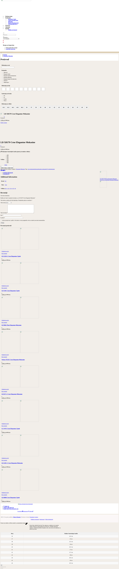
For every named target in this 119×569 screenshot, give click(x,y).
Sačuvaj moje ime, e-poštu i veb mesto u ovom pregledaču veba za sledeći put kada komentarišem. (23, 220)
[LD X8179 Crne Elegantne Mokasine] (4, 170)
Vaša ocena (3, 202)
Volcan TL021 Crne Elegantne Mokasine (13, 359)
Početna (5, 54)
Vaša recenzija (4, 212)
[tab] (60, 172)
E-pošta (3, 217)
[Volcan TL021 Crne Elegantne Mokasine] (20, 352)
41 (7, 188)
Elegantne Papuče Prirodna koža (10, 79)
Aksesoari (6, 72)
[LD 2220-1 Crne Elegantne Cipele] (20, 249)
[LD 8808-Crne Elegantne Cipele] (20, 490)
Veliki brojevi (6, 82)
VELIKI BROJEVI (12, 24)
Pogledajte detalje (4, 139)
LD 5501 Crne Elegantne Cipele (11, 290)
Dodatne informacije (8, 172)
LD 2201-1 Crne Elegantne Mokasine (12, 463)
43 (10, 188)
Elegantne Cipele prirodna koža (10, 75)
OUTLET (5, 80)
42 (8, 188)
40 (5, 188)
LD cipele (48, 169)
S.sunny (5, 99)
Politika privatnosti (12, 30)
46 (15, 188)
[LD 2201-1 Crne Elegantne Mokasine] (20, 455)
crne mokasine (31, 169)
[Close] (1, 565)
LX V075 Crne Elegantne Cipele (11, 428)
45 (13, 188)
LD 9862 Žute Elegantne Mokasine (11, 325)
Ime (2, 215)
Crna (6, 184)
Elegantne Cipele (7, 74)
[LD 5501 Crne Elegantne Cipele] (20, 283)
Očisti (5, 165)
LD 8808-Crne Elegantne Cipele (11, 497)
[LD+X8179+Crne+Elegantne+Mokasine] (1, 170)
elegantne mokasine (42, 169)
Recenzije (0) (6, 174)
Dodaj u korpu (4, 122)
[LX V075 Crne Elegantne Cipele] (20, 421)
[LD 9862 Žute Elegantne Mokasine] (20, 318)
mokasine (53, 169)
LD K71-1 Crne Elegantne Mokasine (12, 394)
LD (4, 95)
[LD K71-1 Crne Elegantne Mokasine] (20, 387)
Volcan (5, 100)
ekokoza (36, 169)
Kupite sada (10, 167)
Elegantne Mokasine (8, 56)
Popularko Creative (34, 517)
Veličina (2, 159)
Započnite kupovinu (10, 49)
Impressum (42, 519)
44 (11, 188)
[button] (3, 42)
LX (4, 97)
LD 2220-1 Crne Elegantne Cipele (11, 256)
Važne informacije (49, 519)
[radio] (7, 155)
